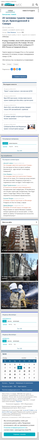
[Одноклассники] (14, 69)
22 (10, 374)
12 (29, 367)
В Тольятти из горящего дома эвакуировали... (17, 187)
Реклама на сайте (7, 386)
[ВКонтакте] (12, 69)
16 (15, 371)
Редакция (11, 383)
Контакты (4, 383)
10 (19, 367)
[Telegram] (17, 69)
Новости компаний (27, 390)
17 (19, 371)
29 (10, 377)
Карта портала (22, 386)
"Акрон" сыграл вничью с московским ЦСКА (18, 91)
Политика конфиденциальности (11, 390)
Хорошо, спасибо (19, 434)
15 (10, 371)
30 (15, 377)
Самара (16, 64)
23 (15, 374)
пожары (9, 64)
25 (24, 374)
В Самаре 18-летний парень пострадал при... (17, 207)
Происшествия (6, 14)
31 (5, 364)
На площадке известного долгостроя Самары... (18, 165)
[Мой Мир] (20, 69)
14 (5, 371)
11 (24, 367)
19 (29, 371)
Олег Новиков (11, 32)
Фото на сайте (7, 222)
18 (24, 371)
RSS (15, 386)
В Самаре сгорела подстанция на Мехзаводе (17, 200)
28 (5, 377)
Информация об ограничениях (24, 383)
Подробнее (19, 401)
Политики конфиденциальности (15, 427)
